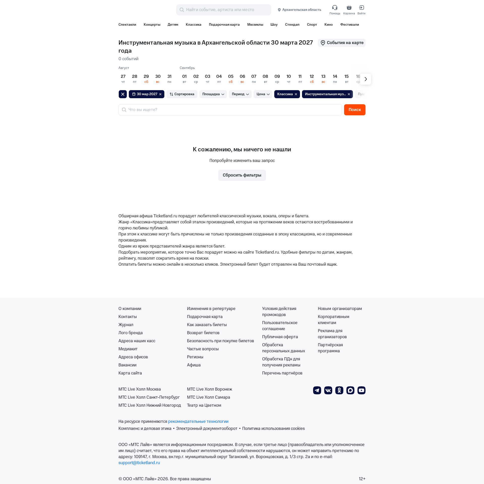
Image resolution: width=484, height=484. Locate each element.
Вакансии (127, 365)
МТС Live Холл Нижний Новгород (149, 405)
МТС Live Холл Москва (139, 389)
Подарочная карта (205, 317)
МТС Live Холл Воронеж (209, 389)
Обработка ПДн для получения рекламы (281, 362)
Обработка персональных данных (283, 348)
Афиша (194, 365)
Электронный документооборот (206, 429)
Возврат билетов (203, 333)
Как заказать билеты (207, 325)
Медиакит (128, 349)
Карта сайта (130, 373)
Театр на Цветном (204, 405)
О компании (129, 309)
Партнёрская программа (330, 348)
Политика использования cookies (273, 429)
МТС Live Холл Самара (208, 397)
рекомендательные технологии (198, 422)
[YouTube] (361, 390)
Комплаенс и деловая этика (144, 429)
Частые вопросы (203, 349)
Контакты (127, 317)
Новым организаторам (340, 309)
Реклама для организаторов (332, 334)
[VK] (328, 390)
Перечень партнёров (282, 373)
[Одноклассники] (339, 390)
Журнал (125, 325)
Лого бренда (130, 333)
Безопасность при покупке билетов (220, 341)
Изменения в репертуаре (211, 309)
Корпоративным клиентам (333, 320)
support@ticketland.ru (139, 463)
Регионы (195, 357)
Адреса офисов (133, 357)
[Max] (350, 390)
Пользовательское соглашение (279, 326)
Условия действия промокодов (279, 312)
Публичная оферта (280, 337)
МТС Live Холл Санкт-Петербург (149, 397)
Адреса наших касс (136, 341)
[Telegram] (317, 390)
